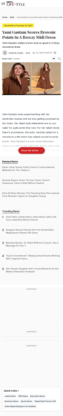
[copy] (59, 58)
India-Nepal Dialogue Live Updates (20, 406)
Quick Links (10, 390)
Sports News (26, 401)
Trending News (11, 211)
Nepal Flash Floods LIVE (45, 401)
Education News (37, 396)
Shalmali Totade (16, 53)
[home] (16, 3)
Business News (11, 401)
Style (28, 53)
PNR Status (23, 396)
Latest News (10, 396)
